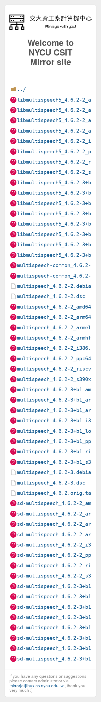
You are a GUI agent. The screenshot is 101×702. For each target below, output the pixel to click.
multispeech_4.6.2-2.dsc (51, 296)
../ (21, 89)
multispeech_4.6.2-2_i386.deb (58, 348)
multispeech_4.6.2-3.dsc (51, 483)
